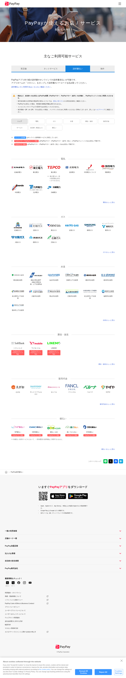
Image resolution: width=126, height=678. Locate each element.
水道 (71, 121)
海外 (102, 69)
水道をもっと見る (109, 320)
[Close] (121, 660)
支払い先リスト (58, 101)
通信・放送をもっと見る (106, 364)
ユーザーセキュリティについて (15, 614)
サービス (20, 128)
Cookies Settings (118, 672)
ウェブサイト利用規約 (12, 618)
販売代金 (106, 121)
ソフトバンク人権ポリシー (14, 600)
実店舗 (24, 69)
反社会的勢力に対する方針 (14, 621)
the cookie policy (44, 669)
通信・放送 (89, 121)
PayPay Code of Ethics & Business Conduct (19, 603)
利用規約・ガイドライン (13, 593)
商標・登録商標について (13, 596)
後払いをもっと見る (108, 449)
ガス (54, 121)
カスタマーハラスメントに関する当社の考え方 (20, 632)
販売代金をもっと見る (107, 404)
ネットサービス (51, 69)
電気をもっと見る (109, 202)
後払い (54, 128)
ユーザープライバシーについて (15, 610)
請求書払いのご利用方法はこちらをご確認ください (31, 87)
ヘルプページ (99, 109)
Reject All (103, 672)
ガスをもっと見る (109, 252)
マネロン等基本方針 (11, 628)
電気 (36, 121)
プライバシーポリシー (12, 607)
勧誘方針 (8, 625)
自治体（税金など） (37, 128)
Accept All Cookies (83, 672)
